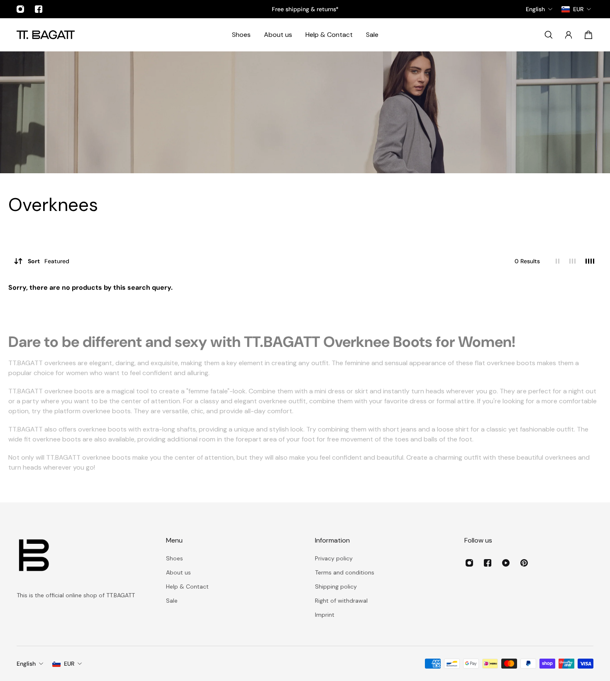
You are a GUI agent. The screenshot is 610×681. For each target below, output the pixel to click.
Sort (48, 261)
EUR (69, 663)
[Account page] (568, 35)
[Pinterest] (524, 563)
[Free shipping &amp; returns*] (305, 9)
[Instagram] (20, 9)
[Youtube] (506, 563)
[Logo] (46, 34)
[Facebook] (38, 9)
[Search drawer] (549, 35)
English (26, 663)
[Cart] (588, 35)
